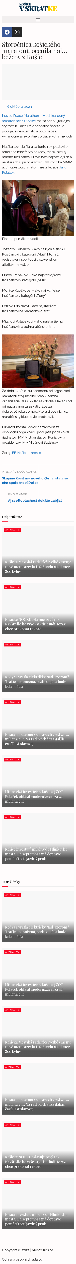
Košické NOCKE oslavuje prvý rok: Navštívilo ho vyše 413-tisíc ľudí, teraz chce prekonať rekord (35, 624)
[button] (38, 19)
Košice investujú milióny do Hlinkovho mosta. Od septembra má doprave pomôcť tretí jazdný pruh (36, 854)
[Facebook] (7, 32)
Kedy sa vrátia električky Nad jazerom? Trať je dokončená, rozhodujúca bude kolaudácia (37, 681)
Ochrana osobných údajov (22, 1259)
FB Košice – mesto (26, 453)
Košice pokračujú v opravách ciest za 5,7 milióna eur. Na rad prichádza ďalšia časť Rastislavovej (37, 739)
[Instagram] (17, 32)
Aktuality (12, 529)
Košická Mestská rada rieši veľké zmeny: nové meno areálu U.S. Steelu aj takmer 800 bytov (38, 566)
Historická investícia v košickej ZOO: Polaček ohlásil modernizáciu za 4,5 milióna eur (34, 796)
